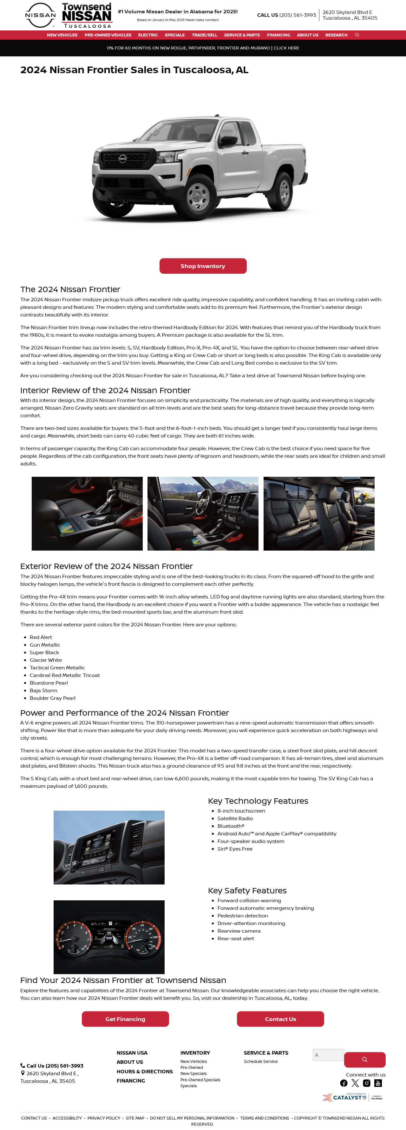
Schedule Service (261, 1061)
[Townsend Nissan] (69, 14)
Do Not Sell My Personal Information (192, 1118)
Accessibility (68, 1118)
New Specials (193, 1073)
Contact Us (280, 1019)
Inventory (195, 1053)
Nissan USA (132, 1053)
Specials (188, 1086)
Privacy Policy (104, 1118)
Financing (131, 1081)
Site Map (135, 1118)
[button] (62, 35)
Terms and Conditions (265, 1118)
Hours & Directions (145, 1072)
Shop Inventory (203, 266)
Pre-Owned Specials (200, 1079)
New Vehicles (193, 1061)
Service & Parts (266, 1053)
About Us (130, 1062)
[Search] (365, 1060)
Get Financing (125, 1019)
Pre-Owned (191, 1067)
